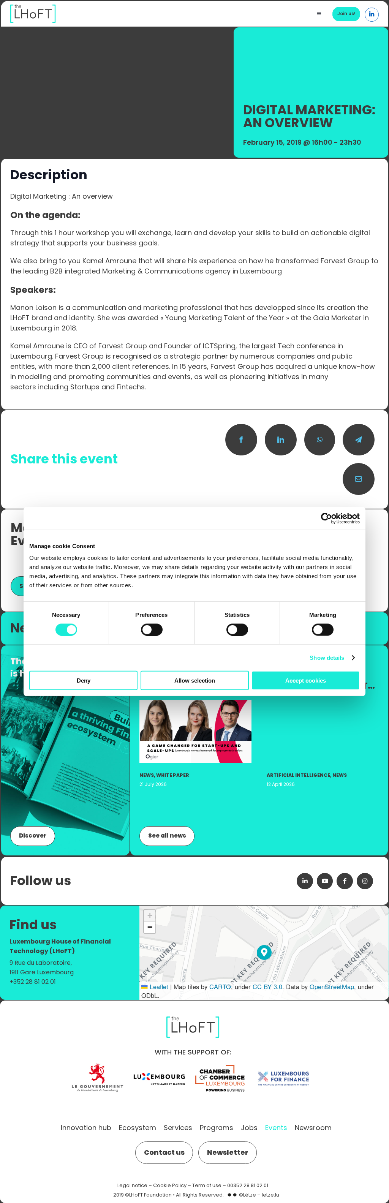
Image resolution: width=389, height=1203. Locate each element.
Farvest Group (345, 261)
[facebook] (345, 881)
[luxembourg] (159, 1065)
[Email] (358, 479)
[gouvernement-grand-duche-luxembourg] (97, 1065)
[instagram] (365, 881)
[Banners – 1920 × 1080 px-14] (195, 704)
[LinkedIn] (281, 440)
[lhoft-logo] (33, 8)
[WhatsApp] (319, 440)
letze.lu (270, 1194)
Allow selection (194, 680)
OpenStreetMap (332, 986)
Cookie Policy (170, 1185)
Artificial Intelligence (298, 775)
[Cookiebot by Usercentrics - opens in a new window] (326, 518)
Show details (327, 657)
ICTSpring (219, 346)
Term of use (206, 1185)
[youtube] (325, 881)
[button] (264, 952)
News (146, 775)
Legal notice (132, 1185)
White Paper (172, 775)
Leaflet (158, 986)
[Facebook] (241, 440)
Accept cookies (305, 680)
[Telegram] (358, 440)
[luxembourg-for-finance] (283, 1065)
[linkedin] (305, 881)
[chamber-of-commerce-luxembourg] (221, 1065)
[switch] (152, 629)
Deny (83, 680)
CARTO (220, 986)
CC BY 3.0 (267, 986)
